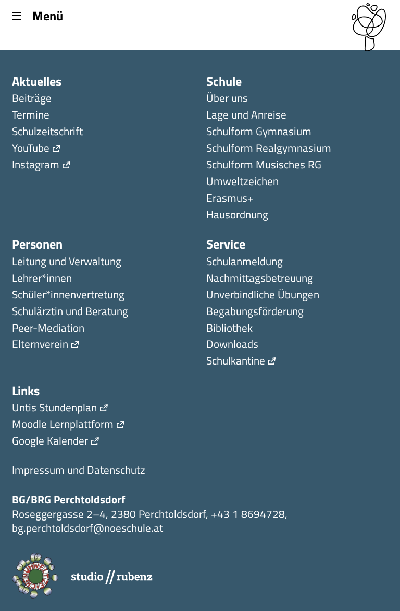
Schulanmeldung (244, 262)
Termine (30, 116)
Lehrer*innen (42, 279)
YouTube (30, 149)
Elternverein (40, 345)
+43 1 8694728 (248, 513)
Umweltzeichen (242, 182)
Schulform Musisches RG (263, 166)
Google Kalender (50, 442)
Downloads (232, 345)
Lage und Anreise (246, 116)
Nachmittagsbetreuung (259, 279)
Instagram (35, 166)
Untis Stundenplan (54, 408)
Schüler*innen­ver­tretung (68, 296)
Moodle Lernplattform (63, 425)
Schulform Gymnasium (258, 132)
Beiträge (32, 99)
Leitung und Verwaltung (66, 262)
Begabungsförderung (255, 312)
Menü (47, 15)
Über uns (227, 99)
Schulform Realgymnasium (268, 149)
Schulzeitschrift (47, 132)
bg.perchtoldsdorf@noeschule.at (87, 527)
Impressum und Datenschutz (78, 471)
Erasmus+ (230, 199)
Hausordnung (237, 216)
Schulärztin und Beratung (70, 312)
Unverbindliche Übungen (262, 296)
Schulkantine (235, 362)
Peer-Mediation (48, 329)
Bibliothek (229, 329)
